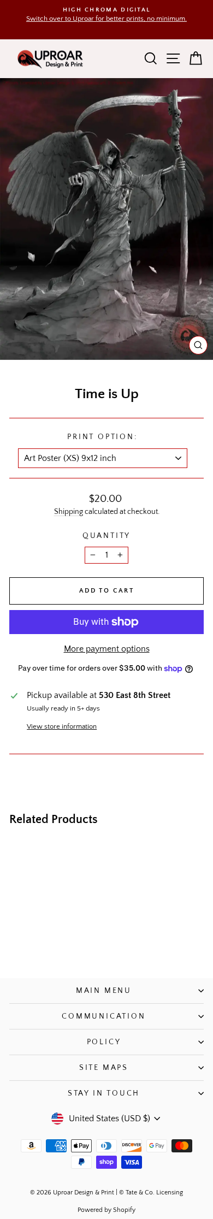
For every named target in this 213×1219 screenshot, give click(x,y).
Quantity (106, 535)
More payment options (107, 649)
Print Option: (102, 437)
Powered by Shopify (106, 1210)
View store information (62, 726)
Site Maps (103, 1067)
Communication (103, 1016)
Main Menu (104, 990)
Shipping (68, 511)
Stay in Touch (104, 1093)
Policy (104, 1042)
